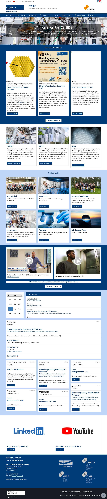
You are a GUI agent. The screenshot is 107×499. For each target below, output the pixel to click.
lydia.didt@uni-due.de (15, 351)
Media (92, 15)
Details (10, 385)
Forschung (45, 15)
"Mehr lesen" (11, 113)
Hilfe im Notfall (76, 492)
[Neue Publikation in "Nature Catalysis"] (21, 66)
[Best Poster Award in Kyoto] (86, 66)
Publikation (21, 103)
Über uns (11, 15)
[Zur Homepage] (15, 8)
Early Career (68, 15)
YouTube (59, 449)
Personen (23, 15)
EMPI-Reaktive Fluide (13, 277)
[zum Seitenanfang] (103, 495)
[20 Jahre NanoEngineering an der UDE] (53, 66)
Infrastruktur (81, 15)
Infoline (64, 492)
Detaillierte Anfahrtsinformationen (16, 479)
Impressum (88, 492)
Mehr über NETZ (44, 163)
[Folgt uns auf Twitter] (29, 431)
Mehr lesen (11, 206)
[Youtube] (100, 1)
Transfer (56, 15)
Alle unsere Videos (52, 286)
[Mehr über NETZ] (53, 135)
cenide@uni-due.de (17, 476)
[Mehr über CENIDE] (21, 135)
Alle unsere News (52, 120)
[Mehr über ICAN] (86, 135)
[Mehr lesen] (21, 185)
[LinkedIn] (98, 1)
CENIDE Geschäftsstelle (14, 460)
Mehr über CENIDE (13, 163)
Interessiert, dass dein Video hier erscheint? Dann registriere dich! (52, 282)
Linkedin (10, 449)
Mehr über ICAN (77, 165)
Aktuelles (34, 15)
